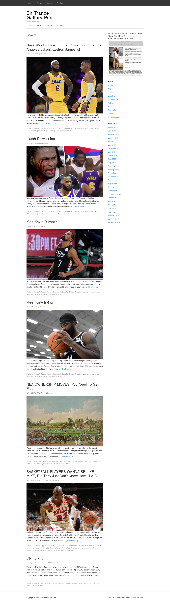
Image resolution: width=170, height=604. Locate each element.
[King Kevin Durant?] (65, 254)
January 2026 (113, 134)
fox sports (39, 548)
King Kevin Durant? (42, 221)
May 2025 (112, 145)
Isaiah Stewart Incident (44, 138)
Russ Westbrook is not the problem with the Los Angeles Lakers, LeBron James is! (64, 47)
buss (63, 545)
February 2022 (113, 166)
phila (48, 550)
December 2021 (114, 173)
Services (40, 3)
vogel (58, 550)
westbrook (70, 550)
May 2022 (112, 162)
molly (36, 550)
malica (29, 550)
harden (58, 548)
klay (68, 548)
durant (97, 128)
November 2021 (114, 176)
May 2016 (112, 208)
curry (84, 128)
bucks (55, 128)
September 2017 (114, 194)
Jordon (33, 130)
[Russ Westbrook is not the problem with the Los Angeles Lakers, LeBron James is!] (65, 85)
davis (93, 545)
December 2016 (114, 197)
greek (53, 548)
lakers (43, 130)
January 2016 (113, 215)
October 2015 (113, 219)
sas (52, 550)
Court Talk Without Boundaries (72, 128)
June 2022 (112, 159)
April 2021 (112, 187)
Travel (110, 113)
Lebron (50, 130)
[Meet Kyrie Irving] (65, 334)
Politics (110, 103)
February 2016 (113, 212)
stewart (62, 130)
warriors (68, 130)
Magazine (112, 597)
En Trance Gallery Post (40, 15)
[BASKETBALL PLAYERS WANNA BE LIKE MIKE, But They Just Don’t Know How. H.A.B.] (65, 506)
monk (40, 550)
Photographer (113, 99)
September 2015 (114, 222)
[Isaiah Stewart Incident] (65, 171)
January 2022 (113, 169)
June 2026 (112, 127)
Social (110, 106)
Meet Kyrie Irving (40, 302)
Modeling (111, 96)
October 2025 (113, 138)
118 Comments (53, 563)
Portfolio (60, 3)
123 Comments (50, 393)
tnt (55, 550)
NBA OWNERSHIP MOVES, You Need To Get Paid (63, 386)
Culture (36, 461)
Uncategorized (113, 117)
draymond (90, 128)
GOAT (28, 130)
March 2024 (112, 155)
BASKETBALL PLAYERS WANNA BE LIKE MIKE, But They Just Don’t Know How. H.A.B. (62, 473)
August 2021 (113, 183)
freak (44, 548)
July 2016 (111, 201)
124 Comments (54, 480)
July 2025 (111, 141)
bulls (59, 128)
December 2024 (114, 148)
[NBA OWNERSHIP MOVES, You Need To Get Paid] (65, 421)
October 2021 (113, 180)
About (30, 3)
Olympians (35, 558)
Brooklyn (50, 128)
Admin (110, 85)
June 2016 (112, 204)
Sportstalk (37, 128)
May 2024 (112, 152)
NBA (57, 130)
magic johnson (92, 548)
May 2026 (112, 130)
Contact (50, 3)
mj (54, 130)
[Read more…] (52, 123)
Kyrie (38, 130)
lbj (46, 130)
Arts (109, 89)
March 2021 (112, 190)
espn (33, 548)
